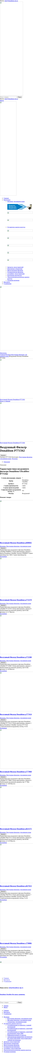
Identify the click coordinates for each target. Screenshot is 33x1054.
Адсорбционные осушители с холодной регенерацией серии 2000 (19, 1032)
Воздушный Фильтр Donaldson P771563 (12, 399)
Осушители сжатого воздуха (16, 227)
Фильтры (8, 354)
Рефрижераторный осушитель (16, 1035)
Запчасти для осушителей (15, 267)
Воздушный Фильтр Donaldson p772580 (16, 657)
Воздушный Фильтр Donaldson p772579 (16, 600)
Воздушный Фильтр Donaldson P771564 (12, 442)
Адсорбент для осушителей (15, 274)
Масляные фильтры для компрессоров (19, 1020)
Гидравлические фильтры (15, 272)
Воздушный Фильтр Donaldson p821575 (16, 829)
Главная (2, 354)
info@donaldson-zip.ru (11, 1)
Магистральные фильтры (15, 270)
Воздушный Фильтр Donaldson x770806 (16, 943)
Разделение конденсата (14, 275)
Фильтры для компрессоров (16, 201)
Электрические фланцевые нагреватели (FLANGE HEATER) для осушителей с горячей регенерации (19, 1038)
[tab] (18, 462)
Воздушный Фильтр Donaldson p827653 (16, 886)
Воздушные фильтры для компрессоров (18, 546)
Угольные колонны (13, 280)
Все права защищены (12, 994)
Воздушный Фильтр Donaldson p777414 (16, 714)
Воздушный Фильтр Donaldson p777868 (16, 772)
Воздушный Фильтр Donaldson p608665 (16, 543)
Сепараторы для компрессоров (16, 1022)
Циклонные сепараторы (14, 269)
